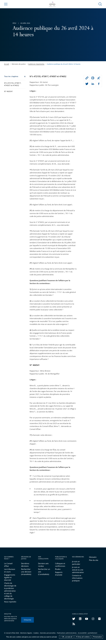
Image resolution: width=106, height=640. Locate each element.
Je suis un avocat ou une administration (78, 570)
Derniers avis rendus (43, 564)
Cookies (36, 633)
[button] (100, 4)
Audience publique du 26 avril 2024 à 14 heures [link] (63, 64)
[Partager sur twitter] (87, 84)
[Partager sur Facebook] (99, 84)
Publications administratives (67, 633)
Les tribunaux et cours (9, 570)
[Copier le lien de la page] (87, 78)
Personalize (97, 637)
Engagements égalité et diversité (9, 577)
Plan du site (93, 560)
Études (58, 569)
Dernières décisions (25, 564)
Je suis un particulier (76, 562)
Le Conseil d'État (8, 564)
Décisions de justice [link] (19, 64)
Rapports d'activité (58, 573)
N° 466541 (8, 91)
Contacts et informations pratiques (77, 578)
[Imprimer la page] (93, 78)
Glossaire (92, 557)
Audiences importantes (36, 64)
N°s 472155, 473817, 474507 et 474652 (12, 84)
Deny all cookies (83, 637)
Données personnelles (48, 633)
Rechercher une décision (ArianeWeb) (26, 571)
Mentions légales (26, 633)
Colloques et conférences (60, 564)
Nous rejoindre (10, 602)
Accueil (6, 64)
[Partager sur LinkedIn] (93, 84)
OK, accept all (67, 637)
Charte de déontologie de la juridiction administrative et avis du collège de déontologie (10, 591)
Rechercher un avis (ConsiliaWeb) (44, 571)
